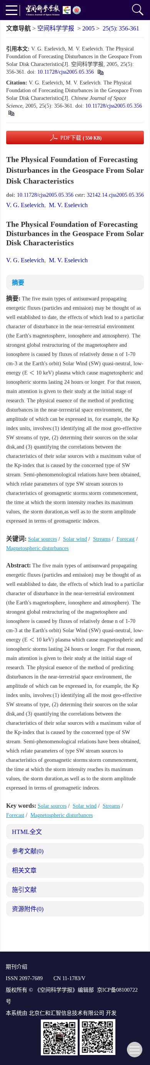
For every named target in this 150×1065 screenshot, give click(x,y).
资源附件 (27, 909)
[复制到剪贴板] (100, 72)
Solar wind (75, 539)
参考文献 (27, 851)
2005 (88, 28)
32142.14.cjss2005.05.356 (115, 195)
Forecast (126, 539)
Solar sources (42, 539)
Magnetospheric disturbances (37, 548)
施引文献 (24, 889)
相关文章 (24, 870)
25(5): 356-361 (121, 28)
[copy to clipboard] (11, 113)
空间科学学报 (55, 28)
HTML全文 (27, 832)
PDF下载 (81, 138)
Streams (101, 539)
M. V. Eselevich (68, 205)
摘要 (18, 282)
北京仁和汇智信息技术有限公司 (66, 1013)
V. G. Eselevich (25, 205)
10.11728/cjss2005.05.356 (65, 72)
